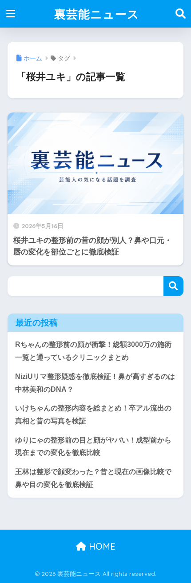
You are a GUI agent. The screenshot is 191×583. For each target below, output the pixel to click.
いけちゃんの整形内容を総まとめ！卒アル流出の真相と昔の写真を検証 (93, 414)
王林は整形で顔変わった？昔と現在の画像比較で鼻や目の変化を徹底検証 (93, 478)
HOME (100, 546)
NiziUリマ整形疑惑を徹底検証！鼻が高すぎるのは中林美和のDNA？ (95, 383)
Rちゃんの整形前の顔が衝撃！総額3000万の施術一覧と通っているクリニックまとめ (93, 351)
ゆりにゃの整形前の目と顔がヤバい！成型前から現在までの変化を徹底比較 (93, 446)
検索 (173, 286)
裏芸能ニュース (96, 14)
